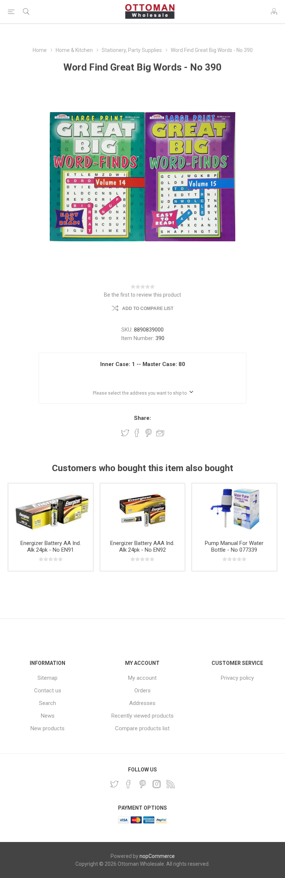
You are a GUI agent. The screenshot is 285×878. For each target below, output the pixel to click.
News (48, 715)
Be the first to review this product (142, 295)
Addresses (142, 703)
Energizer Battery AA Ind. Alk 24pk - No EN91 (50, 546)
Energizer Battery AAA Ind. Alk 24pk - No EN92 (142, 546)
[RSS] (171, 784)
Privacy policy (237, 678)
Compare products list (142, 728)
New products (47, 728)
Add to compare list (147, 308)
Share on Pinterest (149, 433)
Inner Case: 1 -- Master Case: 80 (142, 364)
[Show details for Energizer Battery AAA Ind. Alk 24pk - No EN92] (143, 509)
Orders (142, 690)
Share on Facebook (137, 433)
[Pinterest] (142, 784)
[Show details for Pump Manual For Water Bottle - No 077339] (234, 509)
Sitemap (47, 678)
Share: (142, 418)
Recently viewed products (142, 715)
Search (47, 703)
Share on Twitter (125, 433)
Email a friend (160, 433)
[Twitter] (114, 784)
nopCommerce (157, 856)
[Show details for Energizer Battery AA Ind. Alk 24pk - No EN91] (51, 509)
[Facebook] (128, 784)
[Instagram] (157, 784)
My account (142, 678)
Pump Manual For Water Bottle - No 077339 (234, 546)
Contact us (47, 690)
